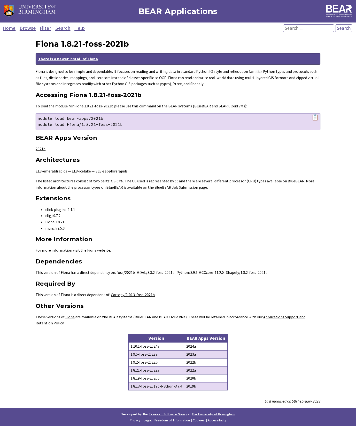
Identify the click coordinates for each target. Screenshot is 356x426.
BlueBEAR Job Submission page (181, 187)
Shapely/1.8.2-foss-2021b (247, 272)
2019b (191, 386)
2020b (191, 378)
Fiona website (98, 250)
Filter (45, 28)
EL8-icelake (81, 171)
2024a (191, 346)
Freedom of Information (172, 420)
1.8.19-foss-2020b (145, 378)
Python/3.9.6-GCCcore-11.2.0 (200, 272)
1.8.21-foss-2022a (145, 370)
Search (62, 28)
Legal (148, 420)
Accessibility (217, 420)
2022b (191, 362)
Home (9, 28)
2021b (41, 148)
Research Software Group (168, 414)
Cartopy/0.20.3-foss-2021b (133, 294)
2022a (191, 370)
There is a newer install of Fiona (68, 58)
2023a (191, 354)
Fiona (70, 316)
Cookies (199, 420)
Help (79, 28)
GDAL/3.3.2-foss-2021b (156, 272)
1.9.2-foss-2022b (144, 362)
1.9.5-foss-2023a (144, 354)
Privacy (135, 420)
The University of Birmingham (213, 414)
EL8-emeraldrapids (51, 171)
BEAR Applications (178, 11)
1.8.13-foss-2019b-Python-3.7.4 (156, 386)
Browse (28, 28)
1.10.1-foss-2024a (145, 346)
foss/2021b (125, 272)
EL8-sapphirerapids (111, 171)
